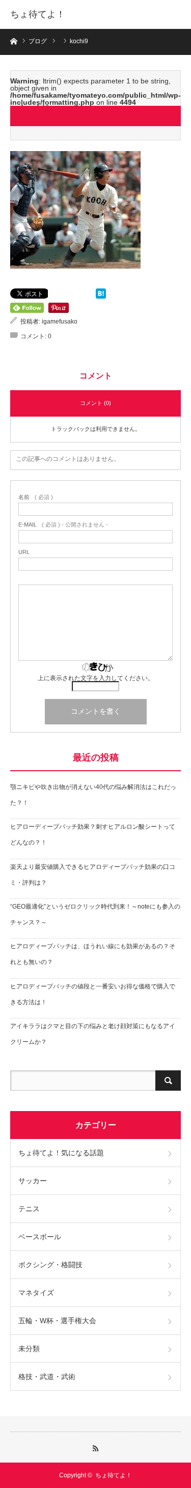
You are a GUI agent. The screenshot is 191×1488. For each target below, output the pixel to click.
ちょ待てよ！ (37, 14)
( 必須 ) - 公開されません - (63, 525)
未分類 (29, 1349)
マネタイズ (36, 1293)
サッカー (32, 1181)
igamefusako (59, 321)
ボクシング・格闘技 (50, 1265)
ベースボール (39, 1237)
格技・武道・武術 (46, 1377)
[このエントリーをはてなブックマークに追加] (101, 296)
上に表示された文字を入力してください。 (96, 678)
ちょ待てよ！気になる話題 (61, 1153)
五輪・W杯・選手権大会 (57, 1321)
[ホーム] (13, 40)
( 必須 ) (35, 497)
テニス (29, 1209)
